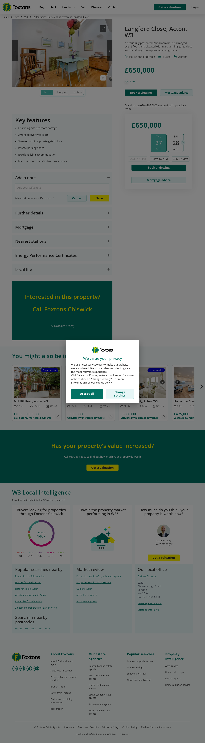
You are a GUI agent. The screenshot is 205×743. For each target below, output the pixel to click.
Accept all (87, 394)
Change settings (120, 393)
